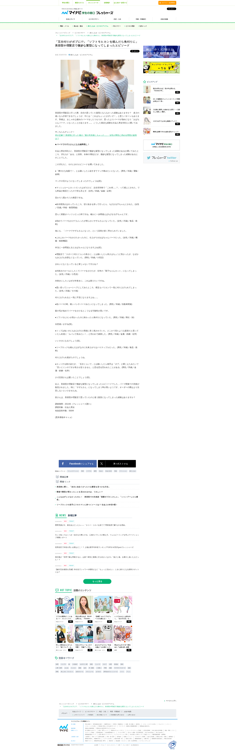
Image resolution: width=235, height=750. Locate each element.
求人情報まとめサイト (90, 730)
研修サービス (88, 740)
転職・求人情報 (129, 724)
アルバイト (161, 724)
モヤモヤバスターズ (119, 668)
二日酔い (98, 668)
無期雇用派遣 (138, 738)
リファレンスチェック (144, 740)
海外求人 (138, 724)
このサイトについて (79, 714)
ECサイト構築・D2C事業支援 (135, 732)
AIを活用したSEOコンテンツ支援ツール (140, 734)
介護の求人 (146, 738)
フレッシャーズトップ (62, 33)
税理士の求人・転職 (161, 736)
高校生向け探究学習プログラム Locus (105, 728)
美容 (82, 471)
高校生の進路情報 (89, 728)
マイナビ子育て (121, 732)
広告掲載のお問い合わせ (117, 714)
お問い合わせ (131, 714)
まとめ (66, 668)
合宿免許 (107, 3)
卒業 (105, 668)
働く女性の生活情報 (157, 730)
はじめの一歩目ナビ (120, 3)
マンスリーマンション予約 (120, 734)
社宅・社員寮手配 (132, 740)
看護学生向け (107, 724)
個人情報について (102, 714)
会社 (85, 668)
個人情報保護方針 (135, 745)
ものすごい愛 (83, 664)
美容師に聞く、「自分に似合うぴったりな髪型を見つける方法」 (83, 487)
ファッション (123, 471)
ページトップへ (171, 701)
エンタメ (73, 668)
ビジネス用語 (130, 26)
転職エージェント (128, 736)
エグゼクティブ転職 (140, 736)
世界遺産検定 (99, 732)
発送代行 (111, 740)
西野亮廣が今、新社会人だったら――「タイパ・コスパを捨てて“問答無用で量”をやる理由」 (91, 525)
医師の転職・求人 (118, 738)
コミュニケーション (73, 471)
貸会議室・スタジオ (121, 740)
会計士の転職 (150, 736)
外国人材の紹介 (168, 738)
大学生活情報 (146, 730)
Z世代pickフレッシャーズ (111, 671)
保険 (57, 671)
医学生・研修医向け (118, 724)
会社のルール (79, 671)
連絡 (129, 668)
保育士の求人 (129, 738)
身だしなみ (132, 471)
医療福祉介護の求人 (145, 726)
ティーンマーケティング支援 (134, 730)
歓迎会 (116, 664)
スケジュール (89, 671)
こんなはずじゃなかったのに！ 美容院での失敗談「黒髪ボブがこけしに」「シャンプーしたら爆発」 (97, 498)
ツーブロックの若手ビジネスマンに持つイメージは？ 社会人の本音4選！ (87, 505)
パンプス (63, 664)
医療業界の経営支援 (157, 738)
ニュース (97, 664)
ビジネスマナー (80, 33)
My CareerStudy (149, 732)
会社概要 (96, 745)
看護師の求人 (97, 738)
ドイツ (122, 671)
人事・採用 (59, 668)
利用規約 (90, 714)
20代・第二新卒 (110, 736)
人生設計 (74, 664)
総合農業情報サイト (110, 732)
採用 (119, 745)
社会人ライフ (59, 621)
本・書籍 (91, 668)
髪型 (95, 471)
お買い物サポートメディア (105, 734)
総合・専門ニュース (103, 730)
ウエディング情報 (89, 732)
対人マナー (117, 26)
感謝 (110, 668)
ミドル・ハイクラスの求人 (149, 724)
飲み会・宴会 (78, 26)
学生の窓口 (65, 3)
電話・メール (64, 26)
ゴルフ (104, 664)
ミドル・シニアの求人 (90, 726)
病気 (122, 664)
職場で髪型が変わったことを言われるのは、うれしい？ (80, 492)
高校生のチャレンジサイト (117, 730)
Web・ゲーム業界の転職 (98, 736)
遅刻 (91, 664)
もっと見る (97, 581)
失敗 (115, 471)
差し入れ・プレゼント (67, 671)
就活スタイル (79, 3)
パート (168, 724)
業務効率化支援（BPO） (100, 740)
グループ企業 (126, 745)
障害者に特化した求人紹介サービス (107, 726)
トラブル (88, 471)
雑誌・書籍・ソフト (170, 730)
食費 (57, 664)
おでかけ (98, 671)
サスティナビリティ (111, 745)
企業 (110, 664)
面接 (80, 668)
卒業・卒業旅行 (115, 711)
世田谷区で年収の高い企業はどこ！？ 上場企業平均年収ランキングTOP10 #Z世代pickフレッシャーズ (94, 547)
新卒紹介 (119, 736)
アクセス (103, 745)
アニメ (128, 671)
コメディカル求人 (107, 738)
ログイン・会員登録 (168, 3)
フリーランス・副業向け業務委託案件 (128, 726)
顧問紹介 (171, 736)
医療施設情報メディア (90, 734)
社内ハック (143, 26)
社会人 (101, 471)
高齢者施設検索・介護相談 (158, 734)
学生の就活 (88, 724)
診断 (115, 650)
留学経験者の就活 (97, 724)
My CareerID (159, 732)
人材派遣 (87, 736)
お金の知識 (127, 711)
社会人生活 (109, 471)
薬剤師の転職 (88, 738)
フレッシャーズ (93, 3)
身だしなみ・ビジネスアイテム (98, 26)
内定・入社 (102, 711)
